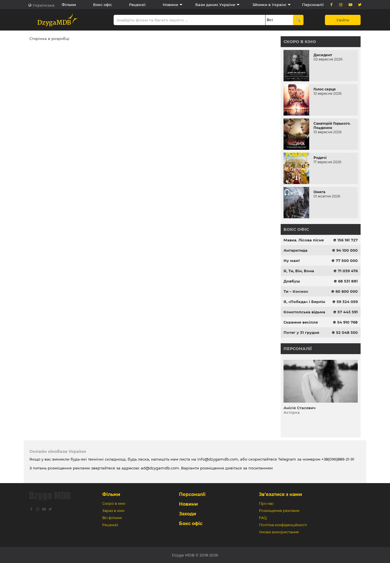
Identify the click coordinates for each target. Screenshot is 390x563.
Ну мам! (292, 260)
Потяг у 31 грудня (301, 332)
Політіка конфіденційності (283, 525)
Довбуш (292, 281)
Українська (44, 5)
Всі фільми (112, 518)
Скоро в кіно (300, 41)
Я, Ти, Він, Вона (299, 271)
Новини (170, 4)
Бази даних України (215, 4)
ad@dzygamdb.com (160, 468)
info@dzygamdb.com (217, 459)
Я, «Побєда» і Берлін (304, 301)
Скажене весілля (301, 322)
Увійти (342, 20)
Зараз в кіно (113, 510)
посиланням (260, 468)
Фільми (69, 4)
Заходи (187, 513)
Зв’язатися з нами (280, 494)
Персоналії (313, 4)
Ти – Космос (296, 291)
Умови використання (279, 532)
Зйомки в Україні (269, 4)
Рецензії (137, 4)
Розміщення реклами (279, 510)
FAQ (263, 518)
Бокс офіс (102, 4)
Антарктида (295, 250)
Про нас (266, 503)
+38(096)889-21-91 (337, 459)
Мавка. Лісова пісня (304, 240)
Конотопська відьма (304, 312)
